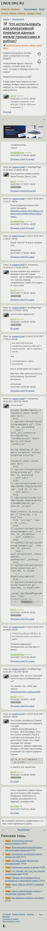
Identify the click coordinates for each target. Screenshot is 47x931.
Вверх (41, 915)
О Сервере (7, 914)
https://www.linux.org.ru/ (11, 921)
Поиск (38, 13)
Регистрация (30, 9)
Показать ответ (18, 159)
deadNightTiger (17, 153)
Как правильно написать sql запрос (28, 898)
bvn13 (13, 96)
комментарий (18, 167)
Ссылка (7, 112)
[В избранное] (39, 54)
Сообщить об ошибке (10, 919)
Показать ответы (19, 191)
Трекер (30, 13)
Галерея (15, 9)
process (24, 45)
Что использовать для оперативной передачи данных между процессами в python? (22, 32)
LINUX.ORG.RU (12, 3)
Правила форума (18, 914)
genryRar (15, 806)
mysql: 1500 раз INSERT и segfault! (28, 884)
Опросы (21, 13)
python (32, 45)
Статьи (4, 13)
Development (18, 19)
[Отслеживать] (39, 61)
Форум (12, 13)
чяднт (5, 48)
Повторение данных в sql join (25, 867)
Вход (41, 9)
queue (39, 45)
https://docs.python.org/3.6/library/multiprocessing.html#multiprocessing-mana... (27, 214)
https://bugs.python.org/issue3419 (25, 692)
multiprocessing (13, 45)
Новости (5, 9)
